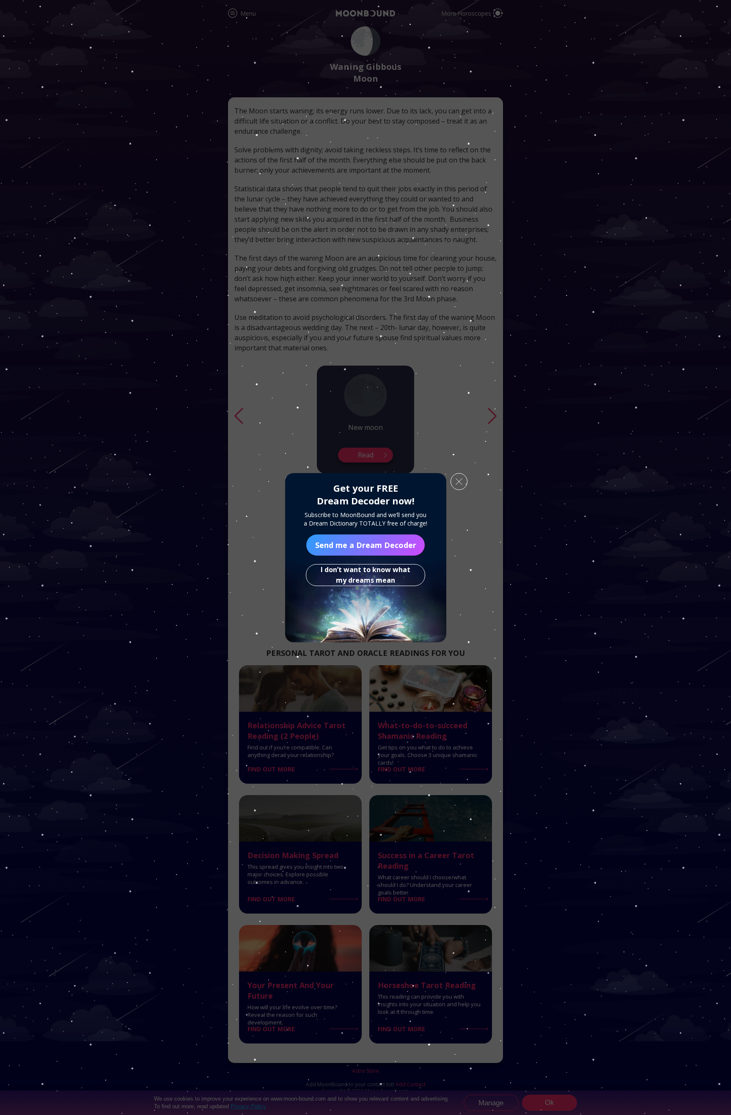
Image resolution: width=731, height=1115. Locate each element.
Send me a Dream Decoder (365, 545)
